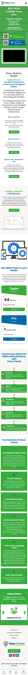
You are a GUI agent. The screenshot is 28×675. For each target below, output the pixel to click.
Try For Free (14, 651)
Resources (14, 630)
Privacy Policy (14, 635)
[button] (14, 132)
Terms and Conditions (14, 632)
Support (14, 638)
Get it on (16, 35)
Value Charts (14, 18)
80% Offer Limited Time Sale (14, 11)
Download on (18, 41)
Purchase (14, 309)
